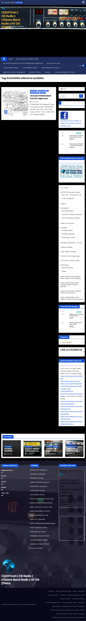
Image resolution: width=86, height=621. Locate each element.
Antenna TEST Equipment (38, 470)
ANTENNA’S (64, 208)
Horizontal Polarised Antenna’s (72, 214)
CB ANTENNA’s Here (30, 68)
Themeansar (32, 604)
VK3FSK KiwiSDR (8, 450)
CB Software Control (68, 237)
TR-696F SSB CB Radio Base (70, 256)
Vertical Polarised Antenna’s (71, 218)
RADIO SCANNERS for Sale (39, 515)
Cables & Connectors (67, 223)
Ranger (64, 271)
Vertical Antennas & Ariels (38, 527)
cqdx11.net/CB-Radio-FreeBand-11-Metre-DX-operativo (70, 613)
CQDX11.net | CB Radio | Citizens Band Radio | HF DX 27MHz (10, 20)
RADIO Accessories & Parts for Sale (42, 499)
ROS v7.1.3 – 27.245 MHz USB (71, 195)
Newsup (25, 604)
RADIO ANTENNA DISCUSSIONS (41, 503)
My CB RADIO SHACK (37, 494)
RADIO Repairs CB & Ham (50, 68)
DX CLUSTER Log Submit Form (27, 59)
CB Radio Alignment (43, 90)
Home (11, 59)
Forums (48, 72)
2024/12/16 (9, 454)
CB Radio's (42, 92)
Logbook (63, 204)
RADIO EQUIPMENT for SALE (65, 72)
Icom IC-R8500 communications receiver (32, 451)
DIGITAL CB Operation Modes (70, 192)
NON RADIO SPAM (36, 548)
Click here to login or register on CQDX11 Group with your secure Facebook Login (70, 123)
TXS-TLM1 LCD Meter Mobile (70, 260)
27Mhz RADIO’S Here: (10, 68)
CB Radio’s (63, 228)
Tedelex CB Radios (66, 247)
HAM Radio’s (64, 265)
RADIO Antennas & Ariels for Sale (41, 507)
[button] (80, 65)
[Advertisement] (43, 44)
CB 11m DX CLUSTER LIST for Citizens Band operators (23, 63)
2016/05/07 (51, 454)
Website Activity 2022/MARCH (14, 72)
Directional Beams (67, 211)
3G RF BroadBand (67, 198)
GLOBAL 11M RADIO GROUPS (40, 482)
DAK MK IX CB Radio (71, 446)
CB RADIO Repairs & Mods (38, 540)
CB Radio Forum (35, 72)
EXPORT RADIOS (67, 268)
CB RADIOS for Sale (36, 478)
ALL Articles (33, 90)
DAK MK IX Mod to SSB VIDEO (72, 451)
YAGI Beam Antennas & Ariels (39, 536)
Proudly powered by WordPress (9, 604)
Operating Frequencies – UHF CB (71, 243)
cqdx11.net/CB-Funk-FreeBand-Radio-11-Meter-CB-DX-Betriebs (68, 606)
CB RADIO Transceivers (38, 474)
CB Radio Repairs (34, 92)
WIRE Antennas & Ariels (38, 532)
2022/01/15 (30, 454)
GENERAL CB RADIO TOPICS (39, 544)
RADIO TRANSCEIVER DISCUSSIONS (42, 523)
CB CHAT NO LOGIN (53, 63)
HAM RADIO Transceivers (38, 486)
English (64, 88)
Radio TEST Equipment (37, 519)
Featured (55, 446)
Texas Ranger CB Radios (68, 251)
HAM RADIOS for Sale (37, 490)
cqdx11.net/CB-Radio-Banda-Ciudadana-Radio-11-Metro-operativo (69, 284)
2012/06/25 (34, 101)
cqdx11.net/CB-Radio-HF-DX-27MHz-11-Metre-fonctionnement (68, 617)
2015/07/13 (71, 454)
